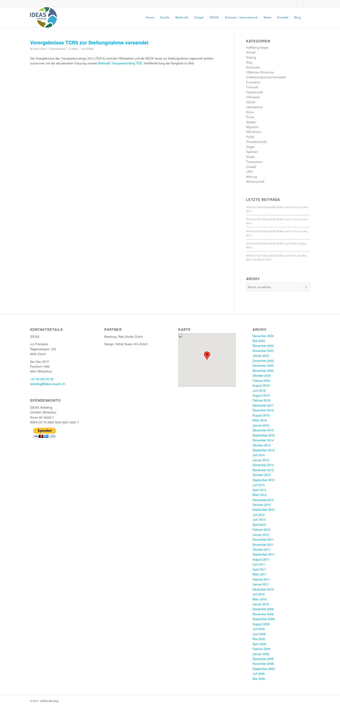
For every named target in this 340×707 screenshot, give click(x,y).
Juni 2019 (259, 390)
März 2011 (260, 574)
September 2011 (264, 554)
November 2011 (263, 544)
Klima (250, 112)
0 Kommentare (57, 48)
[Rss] (306, 3)
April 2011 (259, 569)
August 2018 (261, 395)
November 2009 (263, 614)
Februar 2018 (261, 400)
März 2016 (260, 420)
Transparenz (254, 161)
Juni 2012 (259, 519)
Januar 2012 (261, 534)
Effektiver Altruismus (260, 72)
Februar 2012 (261, 529)
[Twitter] (292, 3)
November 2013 (263, 470)
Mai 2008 (259, 678)
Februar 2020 (261, 380)
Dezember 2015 (263, 430)
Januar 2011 (261, 584)
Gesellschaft (254, 92)
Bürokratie (253, 67)
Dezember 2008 (263, 658)
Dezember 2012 (263, 500)
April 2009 (259, 644)
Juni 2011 (259, 564)
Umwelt (251, 166)
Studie (74, 48)
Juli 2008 (259, 673)
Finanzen (252, 87)
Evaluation (253, 82)
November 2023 (263, 350)
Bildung (251, 57)
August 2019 (261, 385)
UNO (249, 171)
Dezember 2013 (263, 465)
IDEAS (90, 48)
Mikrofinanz (254, 131)
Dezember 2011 (263, 539)
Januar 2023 (261, 355)
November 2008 (263, 663)
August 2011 (261, 559)
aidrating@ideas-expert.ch (47, 384)
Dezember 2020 (263, 365)
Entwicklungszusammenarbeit (266, 77)
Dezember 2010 (263, 589)
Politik (250, 137)
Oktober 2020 (262, 375)
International (254, 107)
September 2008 (264, 668)
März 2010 (260, 599)
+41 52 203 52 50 (41, 379)
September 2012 (264, 509)
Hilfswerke (253, 97)
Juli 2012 (259, 514)
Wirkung (251, 176)
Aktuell (250, 52)
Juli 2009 (259, 629)
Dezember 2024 (263, 336)
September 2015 (264, 435)
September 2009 (264, 619)
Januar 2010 (261, 604)
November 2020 (263, 370)
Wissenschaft (255, 181)
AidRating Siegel (257, 47)
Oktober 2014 (262, 445)
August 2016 (261, 415)
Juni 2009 (259, 634)
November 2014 (263, 440)
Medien (251, 122)
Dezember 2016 (263, 410)
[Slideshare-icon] (299, 3)
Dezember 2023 (263, 345)
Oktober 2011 (262, 549)
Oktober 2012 (262, 504)
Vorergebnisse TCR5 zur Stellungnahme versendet (89, 42)
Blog (249, 62)
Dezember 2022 (263, 360)
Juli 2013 (259, 485)
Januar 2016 (261, 425)
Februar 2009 (261, 649)
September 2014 (264, 450)
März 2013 (260, 494)
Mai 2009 (259, 639)
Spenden (252, 151)
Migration (252, 127)
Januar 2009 (261, 654)
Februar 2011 (261, 579)
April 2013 (259, 490)
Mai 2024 (259, 340)
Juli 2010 (259, 594)
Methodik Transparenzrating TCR (120, 63)
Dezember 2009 (263, 609)
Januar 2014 (261, 460)
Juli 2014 (259, 455)
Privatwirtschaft (256, 141)
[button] (207, 355)
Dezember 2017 (263, 405)
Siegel (250, 147)
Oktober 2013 (262, 475)
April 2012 (259, 524)
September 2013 (264, 480)
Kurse (250, 117)
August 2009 (261, 624)
